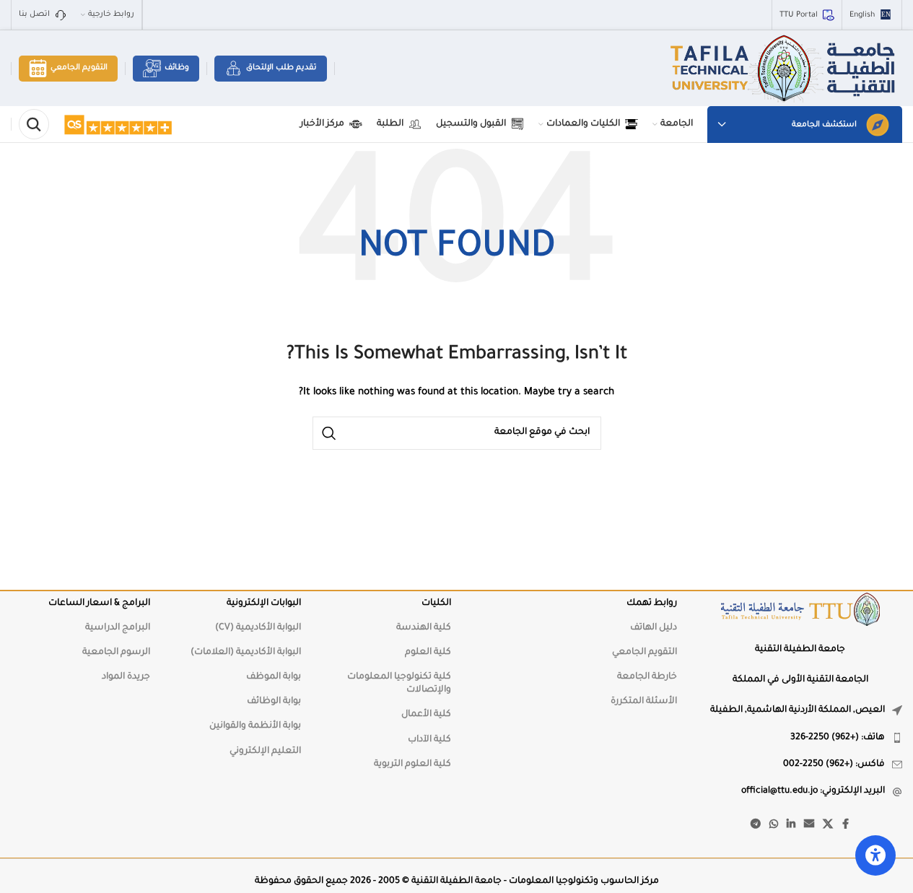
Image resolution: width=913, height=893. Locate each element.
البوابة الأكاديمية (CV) (257, 628)
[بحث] (34, 124)
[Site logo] (784, 69)
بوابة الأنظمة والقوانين (254, 726)
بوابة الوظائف (273, 702)
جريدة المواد (126, 677)
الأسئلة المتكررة (643, 702)
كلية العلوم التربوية (412, 764)
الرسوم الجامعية (116, 653)
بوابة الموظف (273, 677)
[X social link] (827, 825)
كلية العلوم (428, 653)
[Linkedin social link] (791, 825)
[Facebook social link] (846, 825)
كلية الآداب (429, 740)
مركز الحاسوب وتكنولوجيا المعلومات (584, 881)
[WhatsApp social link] (773, 825)
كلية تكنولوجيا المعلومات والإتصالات (399, 683)
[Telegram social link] (755, 825)
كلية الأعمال (426, 715)
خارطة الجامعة (646, 677)
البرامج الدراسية (117, 628)
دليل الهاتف (653, 628)
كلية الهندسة (423, 628)
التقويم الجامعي (79, 68)
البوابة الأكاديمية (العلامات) (245, 653)
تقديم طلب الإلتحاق (281, 68)
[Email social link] (809, 825)
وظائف (177, 68)
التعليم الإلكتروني (265, 751)
